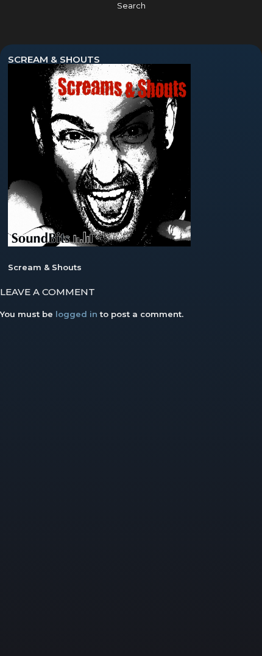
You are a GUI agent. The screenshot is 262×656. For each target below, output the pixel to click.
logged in (76, 314)
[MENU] (25, 20)
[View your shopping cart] (231, 20)
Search (131, 5)
